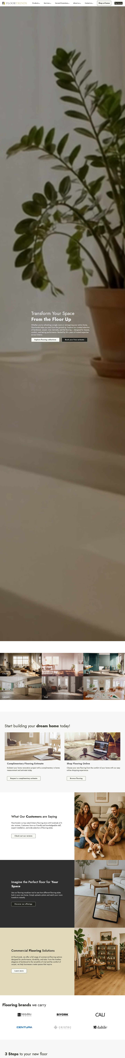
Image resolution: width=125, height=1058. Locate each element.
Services (47, 3)
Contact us (88, 3)
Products (35, 3)
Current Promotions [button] (61, 3)
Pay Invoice (118, 3)
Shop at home (104, 3)
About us (76, 3)
